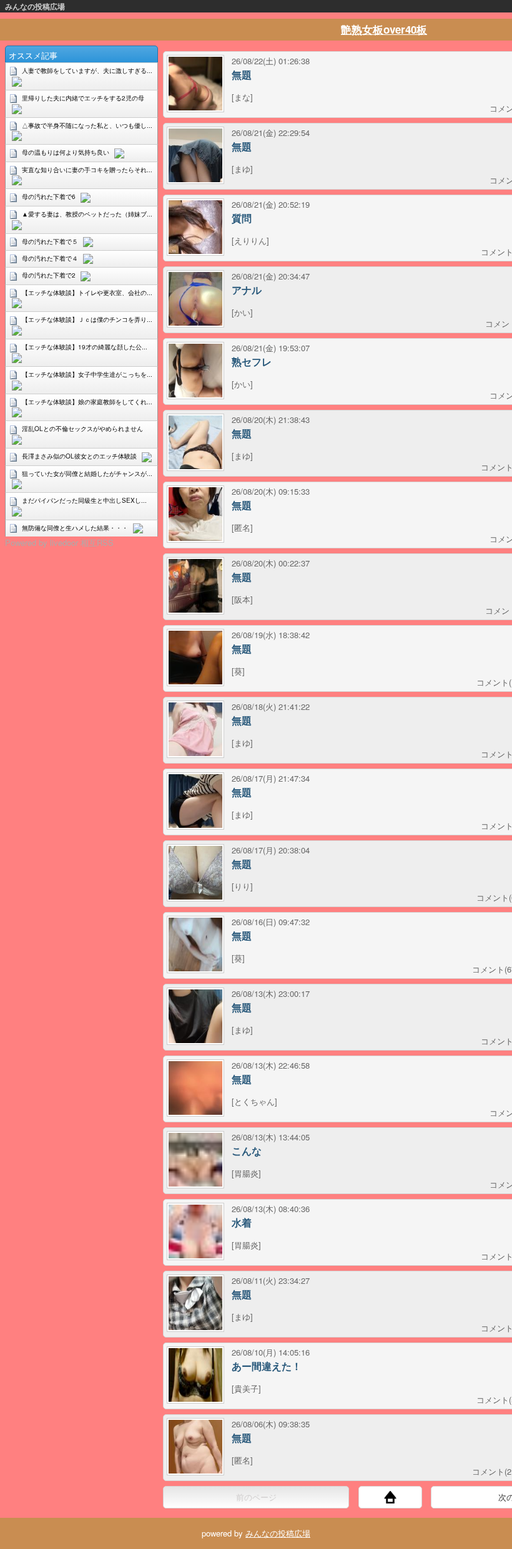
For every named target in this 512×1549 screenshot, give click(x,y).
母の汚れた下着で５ (50, 241)
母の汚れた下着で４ (50, 258)
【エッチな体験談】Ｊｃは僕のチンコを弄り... (87, 319)
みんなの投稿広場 (35, 6)
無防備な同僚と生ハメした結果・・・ (75, 527)
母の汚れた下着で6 (49, 196)
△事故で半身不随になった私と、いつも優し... (87, 125)
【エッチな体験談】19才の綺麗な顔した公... (84, 346)
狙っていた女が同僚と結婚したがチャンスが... (87, 473)
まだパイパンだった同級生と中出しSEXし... (84, 500)
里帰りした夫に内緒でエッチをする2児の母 (83, 98)
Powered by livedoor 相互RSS (59, 542)
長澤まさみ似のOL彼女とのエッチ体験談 (79, 456)
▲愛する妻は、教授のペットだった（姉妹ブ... (87, 214)
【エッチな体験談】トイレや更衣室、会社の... (87, 292)
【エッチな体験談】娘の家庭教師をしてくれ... (87, 401)
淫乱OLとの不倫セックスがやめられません (82, 428)
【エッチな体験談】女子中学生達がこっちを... (87, 374)
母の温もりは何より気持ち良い (65, 152)
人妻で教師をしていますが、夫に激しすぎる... (87, 70)
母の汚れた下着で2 (49, 275)
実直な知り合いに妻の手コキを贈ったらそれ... (87, 169)
